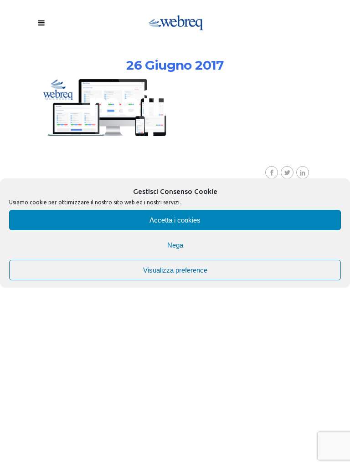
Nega (175, 245)
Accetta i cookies (175, 220)
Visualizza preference (175, 270)
